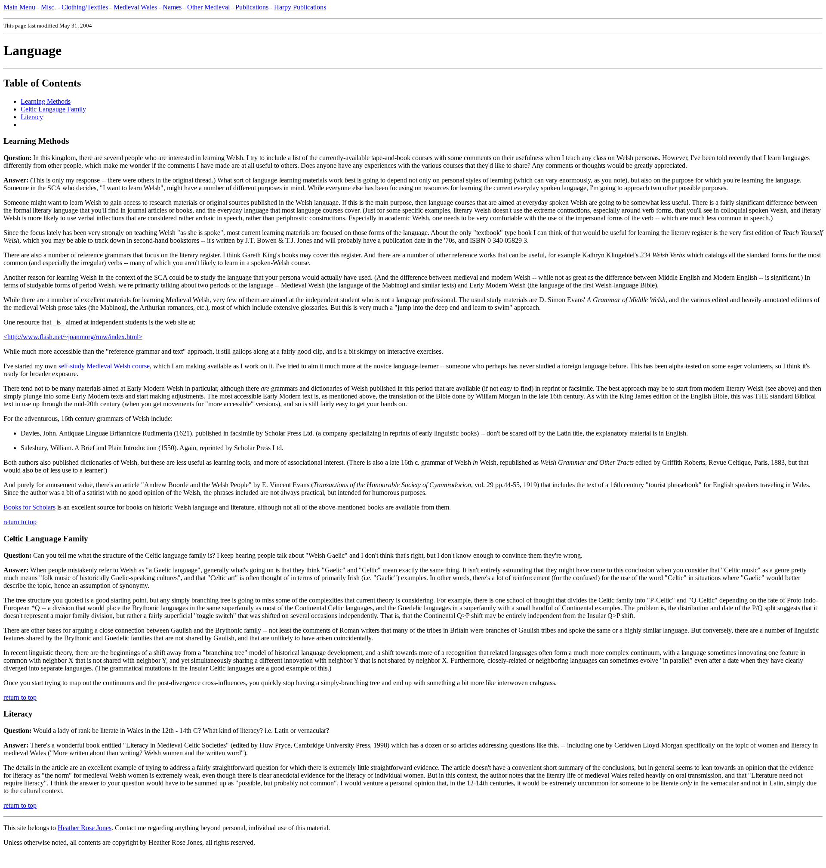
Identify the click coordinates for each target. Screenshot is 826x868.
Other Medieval (208, 7)
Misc (47, 7)
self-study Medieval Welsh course (103, 366)
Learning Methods (46, 101)
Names (172, 7)
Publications (251, 7)
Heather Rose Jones (84, 827)
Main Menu (19, 7)
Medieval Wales (135, 7)
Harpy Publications (300, 7)
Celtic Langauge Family (53, 109)
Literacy (32, 116)
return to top (20, 521)
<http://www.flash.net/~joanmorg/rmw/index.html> (72, 336)
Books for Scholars (29, 507)
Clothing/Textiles (85, 7)
